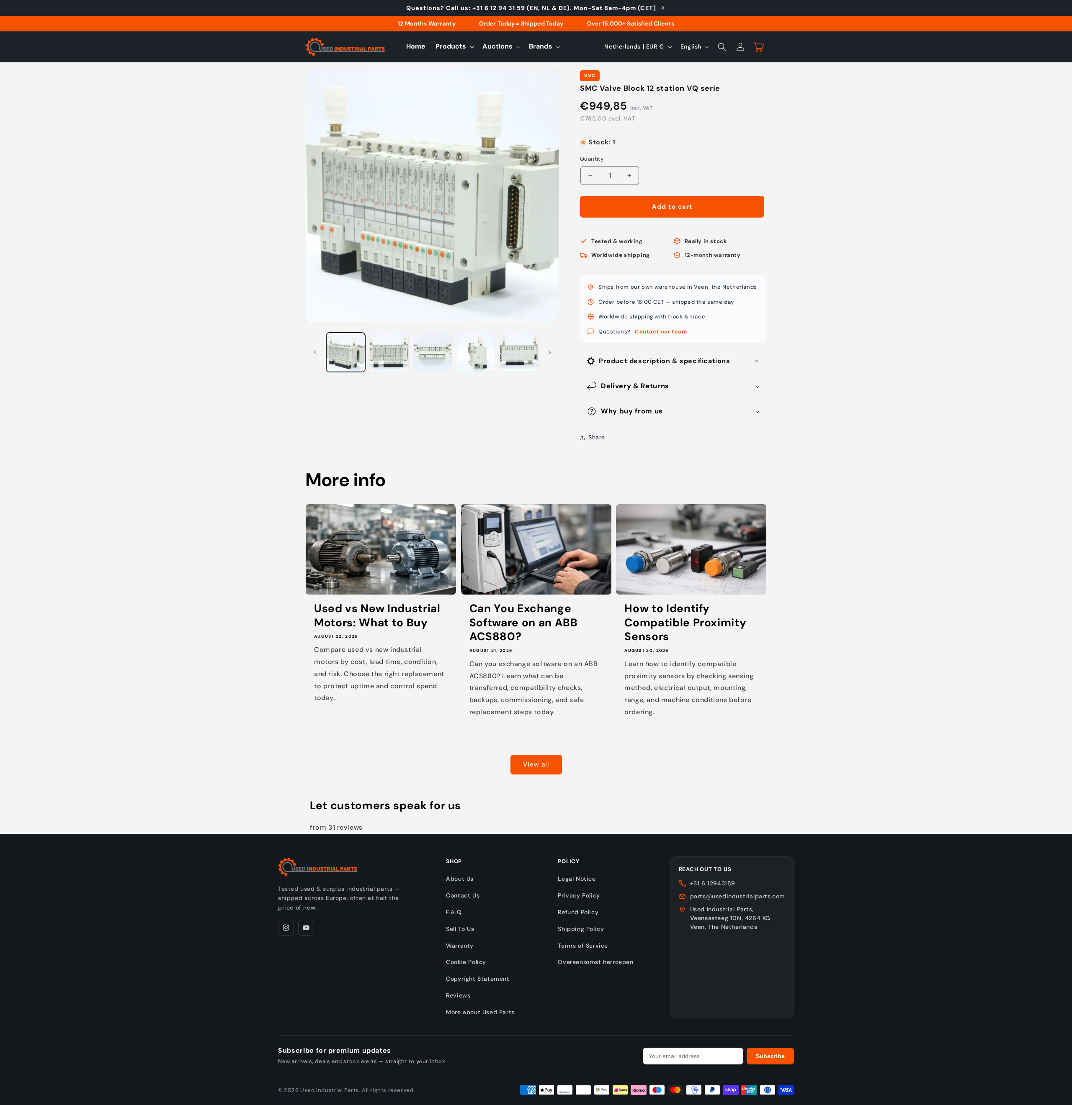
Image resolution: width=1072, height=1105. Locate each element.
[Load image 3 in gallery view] (432, 352)
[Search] (722, 47)
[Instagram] (286, 928)
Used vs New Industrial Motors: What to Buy (377, 616)
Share (596, 437)
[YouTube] (306, 928)
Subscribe (770, 1056)
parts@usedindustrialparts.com (737, 896)
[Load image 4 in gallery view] (475, 352)
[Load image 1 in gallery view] (345, 352)
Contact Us (462, 895)
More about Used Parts (480, 1012)
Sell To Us (460, 929)
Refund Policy (578, 912)
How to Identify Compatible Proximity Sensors (685, 623)
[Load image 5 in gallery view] (519, 352)
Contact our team (661, 331)
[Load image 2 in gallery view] (388, 352)
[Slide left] (315, 352)
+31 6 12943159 (712, 883)
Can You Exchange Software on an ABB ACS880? (523, 623)
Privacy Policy (579, 895)
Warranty (460, 945)
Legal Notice (576, 878)
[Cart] (759, 46)
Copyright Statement (477, 978)
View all (536, 764)
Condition (593, 134)
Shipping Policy (581, 929)
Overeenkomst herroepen (595, 962)
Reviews (458, 995)
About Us (460, 878)
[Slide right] (550, 352)
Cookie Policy (466, 962)
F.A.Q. (454, 912)
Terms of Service (583, 945)
